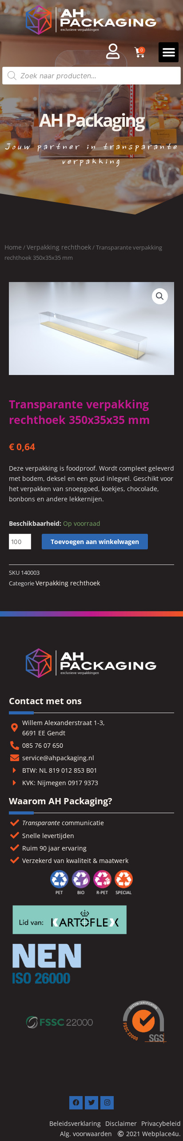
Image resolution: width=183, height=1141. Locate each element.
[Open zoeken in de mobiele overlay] (91, 76)
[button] (169, 52)
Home (13, 247)
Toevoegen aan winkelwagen (95, 541)
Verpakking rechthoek (59, 247)
